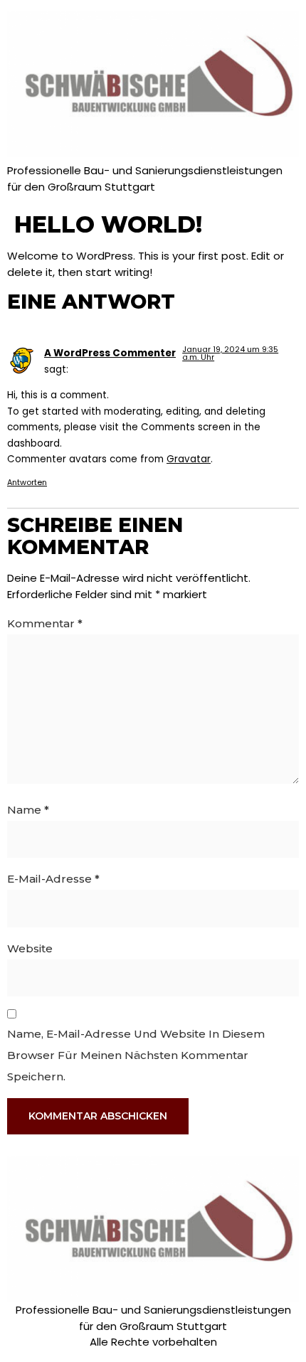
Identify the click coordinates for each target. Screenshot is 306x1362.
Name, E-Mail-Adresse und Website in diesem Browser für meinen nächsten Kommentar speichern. (136, 1055)
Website (30, 948)
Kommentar (45, 623)
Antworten (27, 482)
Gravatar (189, 459)
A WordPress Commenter (110, 353)
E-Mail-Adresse (53, 878)
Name (28, 809)
